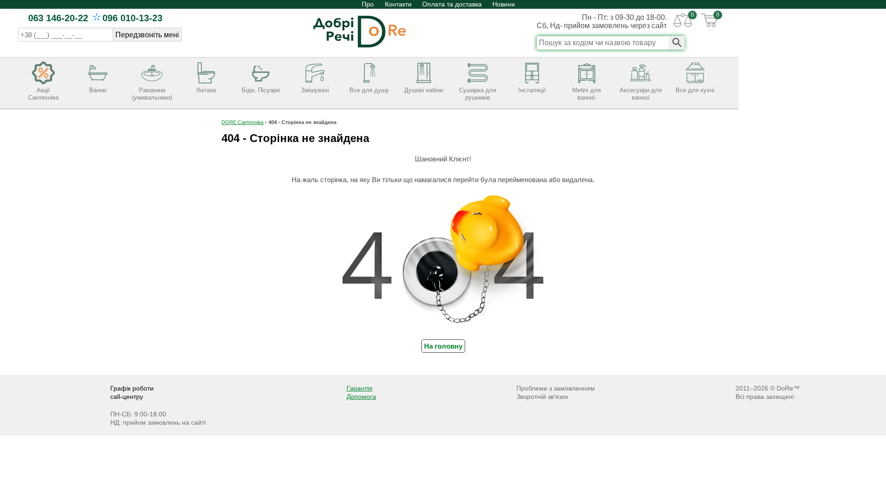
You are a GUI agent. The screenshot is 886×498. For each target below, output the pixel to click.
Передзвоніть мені (147, 35)
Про (369, 4)
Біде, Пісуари (261, 90)
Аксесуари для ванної (641, 94)
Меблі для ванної (586, 94)
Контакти (398, 4)
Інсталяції (532, 90)
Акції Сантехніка (43, 94)
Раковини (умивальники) (152, 94)
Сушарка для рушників (477, 94)
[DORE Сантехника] (359, 48)
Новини (503, 4)
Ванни (97, 90)
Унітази (206, 90)
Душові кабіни (423, 90)
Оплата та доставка (452, 4)
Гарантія (359, 388)
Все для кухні (695, 90)
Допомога (361, 396)
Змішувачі (315, 90)
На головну (443, 346)
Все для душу (369, 90)
